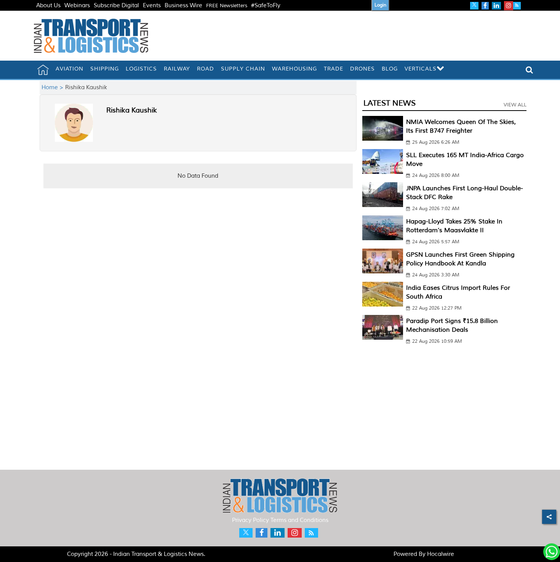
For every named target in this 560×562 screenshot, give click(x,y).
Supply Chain (243, 69)
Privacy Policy (250, 520)
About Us (48, 5)
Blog (390, 69)
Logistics (141, 69)
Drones (362, 69)
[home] (43, 70)
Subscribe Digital (116, 5)
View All (515, 105)
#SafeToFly (265, 5)
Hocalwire (440, 554)
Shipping (104, 69)
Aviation (69, 69)
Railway (177, 69)
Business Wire (183, 5)
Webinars (77, 5)
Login (380, 5)
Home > (53, 87)
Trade (333, 69)
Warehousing (294, 69)
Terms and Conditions (299, 520)
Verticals (421, 69)
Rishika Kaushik (131, 110)
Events (152, 5)
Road (205, 69)
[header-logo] (91, 35)
